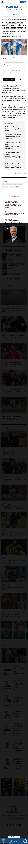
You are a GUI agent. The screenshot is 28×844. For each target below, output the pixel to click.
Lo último (13, 196)
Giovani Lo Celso (18, 184)
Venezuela (5, 187)
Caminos (12, 2)
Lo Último (4, 9)
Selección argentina (7, 184)
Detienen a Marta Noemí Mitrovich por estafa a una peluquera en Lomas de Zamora (13, 222)
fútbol (17, 187)
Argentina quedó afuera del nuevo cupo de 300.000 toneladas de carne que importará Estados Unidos (14, 205)
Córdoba (16, 9)
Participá (23, 2)
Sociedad (10, 211)
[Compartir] (20, 79)
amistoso (11, 187)
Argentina (9, 9)
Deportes (7, 2)
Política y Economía (12, 201)
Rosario (23, 9)
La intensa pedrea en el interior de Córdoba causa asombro (14, 213)
